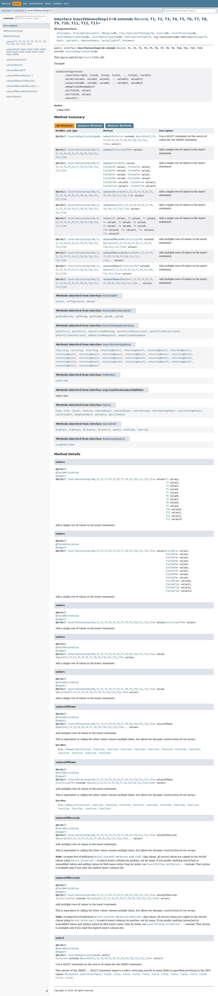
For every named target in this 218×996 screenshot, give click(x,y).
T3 (104, 140)
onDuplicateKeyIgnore (101, 335)
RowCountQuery (90, 40)
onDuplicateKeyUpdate (131, 335)
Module (6, 4)
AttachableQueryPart (86, 33)
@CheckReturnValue (67, 472)
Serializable (110, 40)
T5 (112, 140)
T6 (116, 140)
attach (60, 301)
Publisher (131, 37)
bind (58, 410)
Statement (128, 40)
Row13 (116, 205)
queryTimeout (117, 414)
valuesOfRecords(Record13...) (22, 86)
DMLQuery (107, 33)
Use (25, 4)
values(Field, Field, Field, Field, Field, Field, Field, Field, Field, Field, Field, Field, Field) (26, 52)
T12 (145, 140)
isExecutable (64, 414)
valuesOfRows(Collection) (20, 81)
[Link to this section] (87, 117)
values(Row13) (14, 65)
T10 (134, 140)
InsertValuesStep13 (39, 10)
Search (57, 4)
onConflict (62, 331)
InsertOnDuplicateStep (71, 37)
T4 (108, 140)
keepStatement (83, 414)
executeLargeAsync (163, 410)
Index (48, 4)
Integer (146, 33)
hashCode (129, 429)
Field (116, 163)
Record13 (141, 136)
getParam (81, 316)
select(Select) (13, 96)
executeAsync (103, 410)
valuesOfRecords (113, 239)
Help (66, 4)
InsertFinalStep (182, 33)
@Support (61, 476)
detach (91, 301)
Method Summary (13, 31)
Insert (161, 33)
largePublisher (65, 444)
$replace (61, 429)
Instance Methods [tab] (90, 125)
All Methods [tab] (64, 125)
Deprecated (36, 4)
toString (142, 429)
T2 (153, 136)
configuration (75, 301)
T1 (149, 136)
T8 (125, 140)
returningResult (110, 350)
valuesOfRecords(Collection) (21, 91)
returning (62, 350)
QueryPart (72, 40)
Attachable (63, 33)
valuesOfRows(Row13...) (19, 75)
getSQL (109, 316)
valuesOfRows (111, 266)
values (107, 149)
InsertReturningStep (105, 37)
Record (141, 19)
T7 (121, 140)
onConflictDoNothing (101, 331)
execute (87, 410)
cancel (76, 410)
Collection (119, 149)
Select (117, 136)
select (107, 136)
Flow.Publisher (128, 33)
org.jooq (6, 10)
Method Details (11, 36)
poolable (100, 414)
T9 (129, 140)
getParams (96, 316)
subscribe (62, 380)
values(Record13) (15, 70)
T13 (105, 144)
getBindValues (64, 316)
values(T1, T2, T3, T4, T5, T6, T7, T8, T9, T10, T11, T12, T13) (26, 42)
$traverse (89, 429)
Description (10, 25)
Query (60, 40)
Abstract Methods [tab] (119, 125)
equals (117, 429)
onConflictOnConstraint (132, 331)
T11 (139, 140)
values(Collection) (16, 59)
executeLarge (141, 410)
